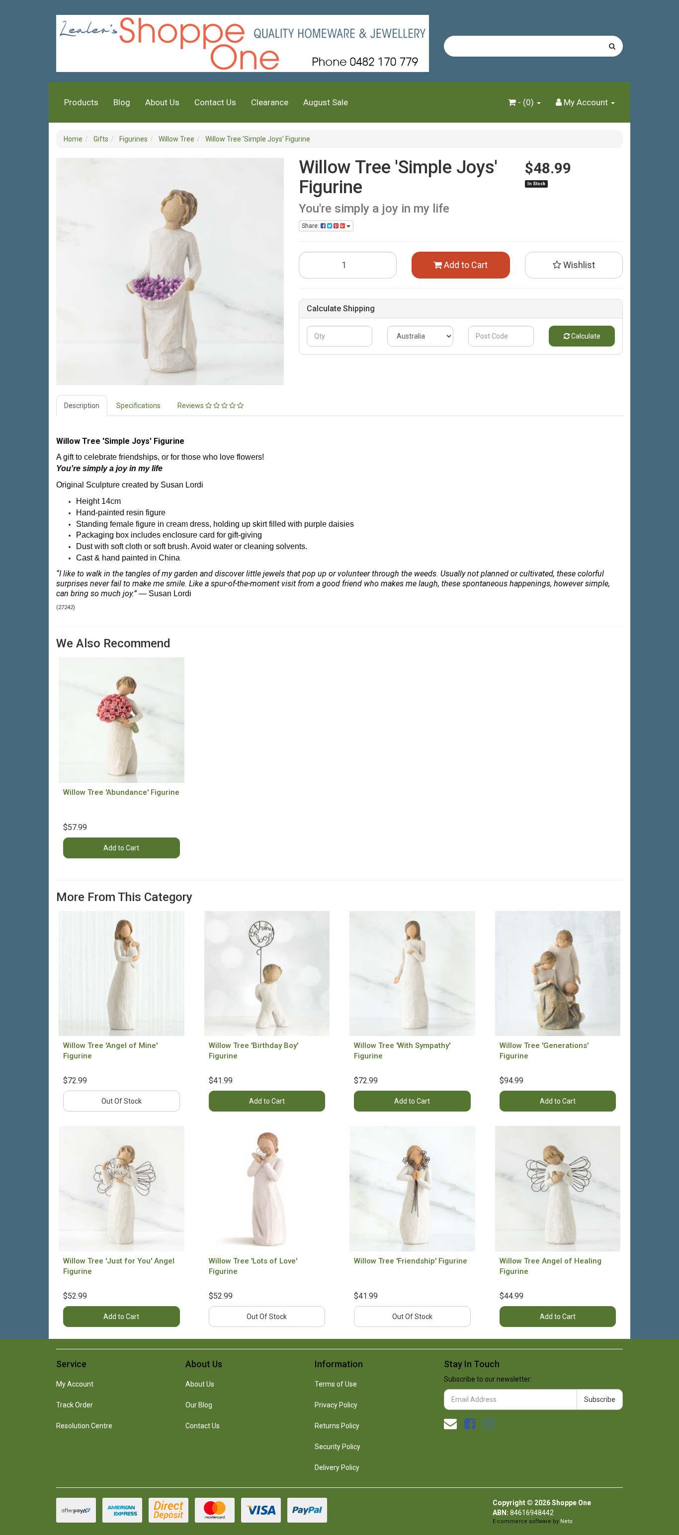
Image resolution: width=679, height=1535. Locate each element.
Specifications (138, 406)
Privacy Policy (336, 1405)
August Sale (325, 102)
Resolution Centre (84, 1426)
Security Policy (337, 1447)
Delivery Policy (337, 1467)
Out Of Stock (121, 1101)
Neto (566, 1521)
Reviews (191, 406)
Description (81, 406)
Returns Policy (337, 1426)
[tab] (82, 405)
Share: (311, 225)
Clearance (269, 102)
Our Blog (198, 1405)
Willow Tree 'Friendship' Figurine (410, 1260)
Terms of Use (336, 1384)
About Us (162, 102)
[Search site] (612, 46)
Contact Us (215, 102)
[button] (574, 265)
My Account (74, 1384)
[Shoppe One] (242, 40)
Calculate (585, 336)
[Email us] (450, 1423)
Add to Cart (465, 265)
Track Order (74, 1405)
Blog (121, 102)
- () (526, 102)
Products (81, 102)
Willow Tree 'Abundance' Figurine (121, 792)
